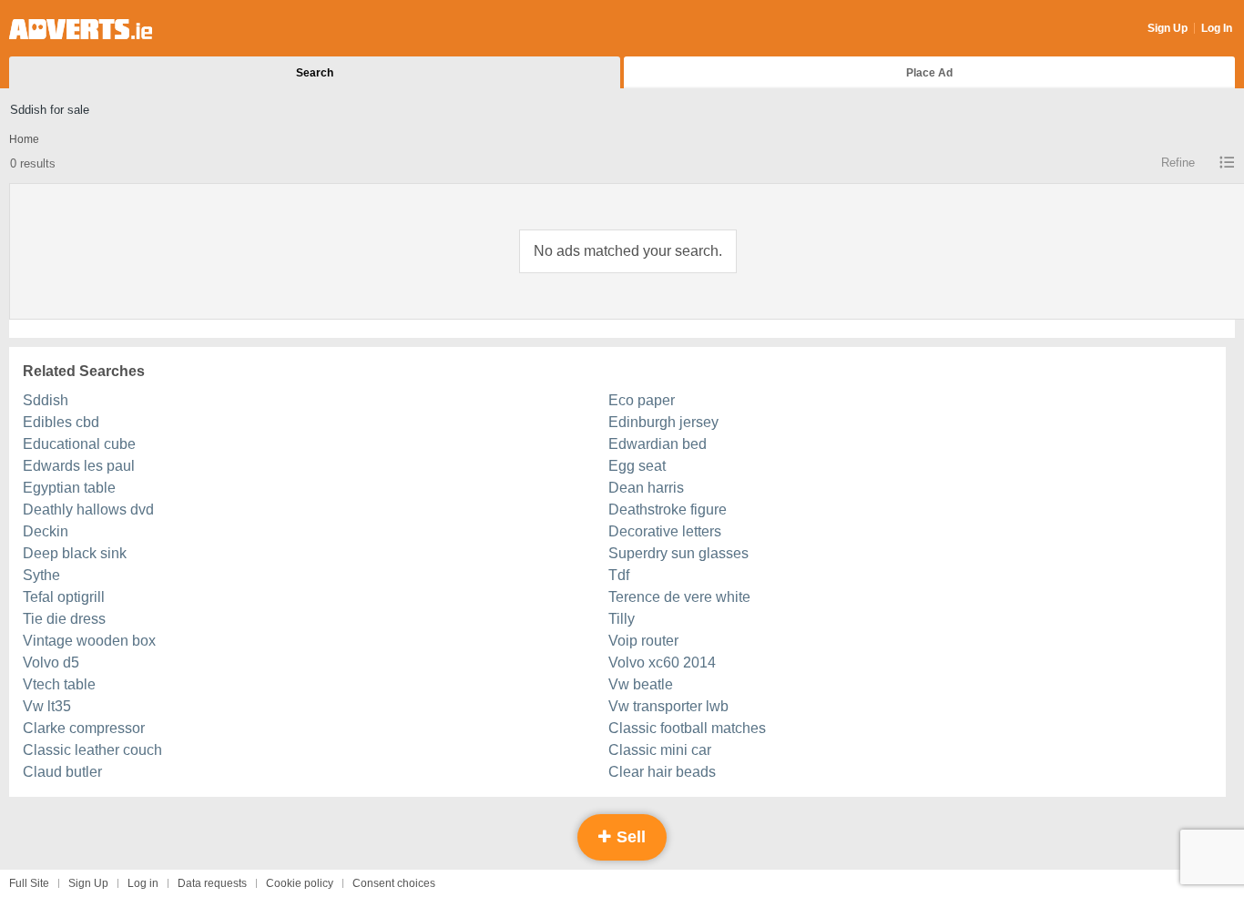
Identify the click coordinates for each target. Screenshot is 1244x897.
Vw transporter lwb (668, 706)
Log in (142, 883)
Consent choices (393, 883)
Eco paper (641, 400)
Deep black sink (75, 553)
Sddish (45, 400)
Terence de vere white (679, 597)
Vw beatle (640, 684)
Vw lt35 (47, 706)
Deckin (45, 531)
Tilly (621, 619)
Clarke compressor (84, 728)
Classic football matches (687, 728)
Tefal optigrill (64, 597)
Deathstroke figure (667, 509)
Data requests (212, 883)
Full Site (29, 883)
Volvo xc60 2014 (662, 662)
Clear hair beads (662, 772)
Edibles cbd (61, 422)
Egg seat (637, 466)
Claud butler (62, 772)
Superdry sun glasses (678, 553)
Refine (1178, 162)
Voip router (643, 640)
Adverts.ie (80, 29)
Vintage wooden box (89, 640)
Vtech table (59, 684)
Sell (629, 837)
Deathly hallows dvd (88, 509)
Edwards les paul (79, 466)
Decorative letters (664, 531)
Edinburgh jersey (663, 422)
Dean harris (646, 487)
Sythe (41, 575)
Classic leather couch (92, 750)
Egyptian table (69, 487)
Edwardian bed (657, 444)
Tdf (618, 575)
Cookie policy (299, 883)
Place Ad (929, 72)
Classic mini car (659, 750)
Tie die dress (64, 619)
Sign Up (1167, 28)
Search (314, 72)
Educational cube (79, 444)
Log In (1216, 28)
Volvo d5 (51, 662)
